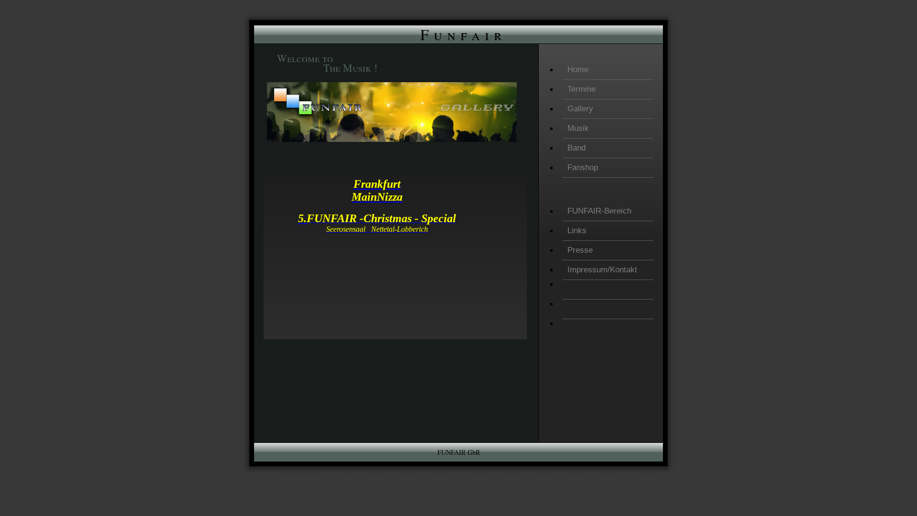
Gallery (580, 108)
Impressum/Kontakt (602, 269)
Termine (581, 89)
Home (577, 69)
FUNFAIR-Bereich (599, 210)
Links (576, 230)
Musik (578, 128)
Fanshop (582, 167)
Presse (580, 250)
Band (576, 147)
